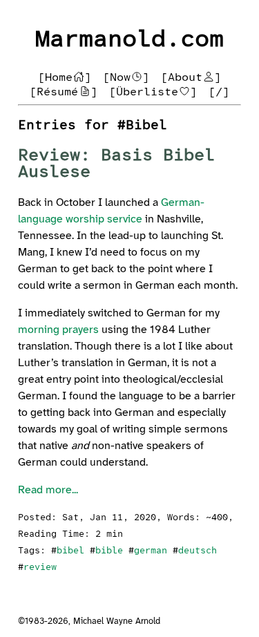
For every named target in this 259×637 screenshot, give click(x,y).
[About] (191, 78)
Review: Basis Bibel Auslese (116, 164)
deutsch (197, 550)
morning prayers (58, 330)
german (150, 550)
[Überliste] (153, 92)
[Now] (126, 78)
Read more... (48, 490)
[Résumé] (63, 92)
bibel (70, 550)
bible (109, 550)
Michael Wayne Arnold (116, 621)
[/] (219, 92)
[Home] (65, 78)
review (40, 567)
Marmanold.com (129, 40)
